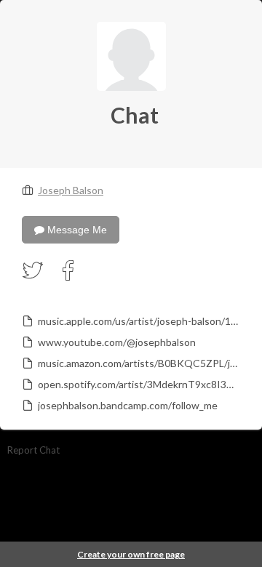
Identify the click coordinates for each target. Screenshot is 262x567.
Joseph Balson (70, 190)
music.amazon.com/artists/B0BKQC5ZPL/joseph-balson (138, 363)
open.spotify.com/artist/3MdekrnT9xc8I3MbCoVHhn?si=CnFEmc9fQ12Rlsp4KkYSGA (138, 384)
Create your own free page (131, 554)
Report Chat (33, 450)
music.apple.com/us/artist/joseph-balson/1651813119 (138, 321)
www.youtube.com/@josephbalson (117, 342)
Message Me (75, 230)
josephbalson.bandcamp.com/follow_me (128, 405)
